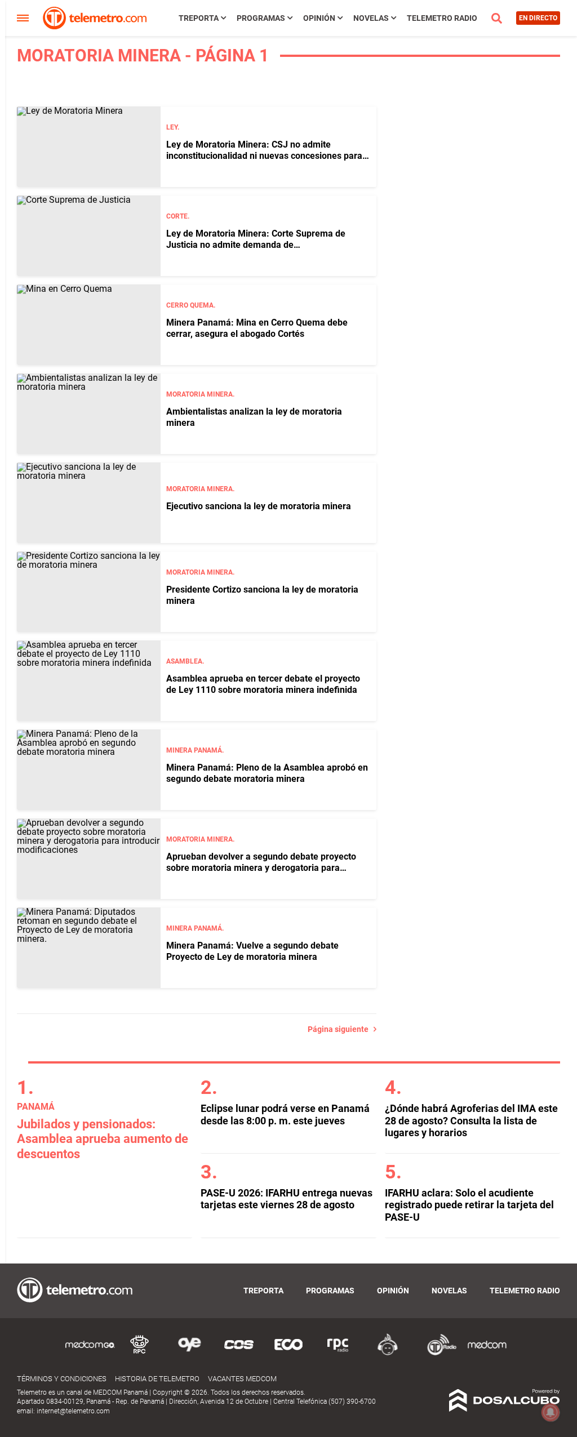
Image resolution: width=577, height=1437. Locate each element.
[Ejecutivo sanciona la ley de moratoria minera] (89, 502)
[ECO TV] (288, 1353)
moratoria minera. (200, 394)
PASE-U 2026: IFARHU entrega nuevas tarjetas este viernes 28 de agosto (286, 1199)
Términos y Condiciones (61, 1378)
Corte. (177, 216)
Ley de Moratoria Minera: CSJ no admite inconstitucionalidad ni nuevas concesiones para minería (264, 155)
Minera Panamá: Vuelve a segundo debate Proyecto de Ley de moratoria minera (252, 951)
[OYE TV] (189, 1353)
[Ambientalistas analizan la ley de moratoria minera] (89, 413)
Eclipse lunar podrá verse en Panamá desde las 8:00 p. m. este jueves (285, 1114)
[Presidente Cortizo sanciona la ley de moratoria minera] (89, 591)
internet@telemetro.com (73, 1411)
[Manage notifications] (551, 1412)
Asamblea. (185, 661)
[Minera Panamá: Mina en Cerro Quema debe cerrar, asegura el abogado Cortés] (89, 324)
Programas (261, 18)
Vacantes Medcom (242, 1378)
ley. (172, 127)
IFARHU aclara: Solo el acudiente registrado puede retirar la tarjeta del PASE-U (469, 1205)
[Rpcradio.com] (338, 1353)
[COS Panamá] (239, 1353)
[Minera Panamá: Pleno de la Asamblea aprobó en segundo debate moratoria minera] (89, 769)
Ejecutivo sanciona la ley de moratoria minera (258, 506)
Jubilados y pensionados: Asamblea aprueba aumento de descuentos (102, 1139)
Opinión (319, 18)
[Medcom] (487, 1353)
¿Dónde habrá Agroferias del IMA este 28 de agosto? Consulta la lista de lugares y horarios (471, 1120)
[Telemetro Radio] (437, 1353)
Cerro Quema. (190, 305)
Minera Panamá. (195, 750)
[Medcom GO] (90, 1353)
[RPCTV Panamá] (140, 1353)
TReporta (199, 18)
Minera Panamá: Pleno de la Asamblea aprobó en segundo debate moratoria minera (267, 773)
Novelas (371, 18)
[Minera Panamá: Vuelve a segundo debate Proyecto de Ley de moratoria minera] (89, 947)
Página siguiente (341, 1029)
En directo (538, 18)
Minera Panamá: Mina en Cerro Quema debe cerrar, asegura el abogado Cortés (257, 328)
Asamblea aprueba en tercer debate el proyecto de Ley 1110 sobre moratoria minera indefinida (263, 684)
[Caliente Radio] (387, 1353)
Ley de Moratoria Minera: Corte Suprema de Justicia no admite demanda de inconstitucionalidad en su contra (255, 244)
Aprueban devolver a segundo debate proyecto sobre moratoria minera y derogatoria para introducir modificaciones (261, 867)
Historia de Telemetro (157, 1378)
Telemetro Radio (442, 18)
